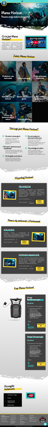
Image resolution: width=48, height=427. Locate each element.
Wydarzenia (22, 417)
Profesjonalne (4, 421)
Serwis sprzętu (32, 421)
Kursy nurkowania (5, 416)
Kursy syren (13, 415)
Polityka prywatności (23, 422)
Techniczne (3, 420)
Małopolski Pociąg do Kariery (13, 422)
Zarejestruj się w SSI (24, 419)
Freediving (13, 417)
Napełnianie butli (33, 419)
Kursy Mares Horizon (13, 419)
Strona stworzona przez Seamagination (24, 426)
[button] (22, 1)
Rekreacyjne (4, 418)
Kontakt (22, 423)
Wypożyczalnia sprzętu (32, 418)
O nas (22, 415)
